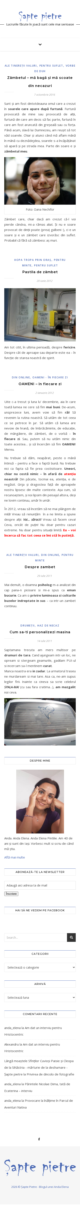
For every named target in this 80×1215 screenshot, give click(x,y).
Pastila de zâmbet (40, 272)
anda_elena (12, 1028)
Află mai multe (14, 857)
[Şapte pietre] (40, 16)
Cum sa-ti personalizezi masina (40, 632)
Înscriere (11, 893)
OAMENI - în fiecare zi (50, 377)
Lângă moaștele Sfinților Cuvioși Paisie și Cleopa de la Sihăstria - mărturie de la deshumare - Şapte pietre (39, 1067)
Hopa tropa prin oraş (32, 260)
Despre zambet (40, 567)
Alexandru (11, 1044)
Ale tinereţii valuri (21, 65)
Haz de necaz (48, 625)
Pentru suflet (51, 65)
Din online (21, 377)
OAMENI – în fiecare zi (40, 384)
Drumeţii (27, 625)
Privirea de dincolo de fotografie (50, 1074)
